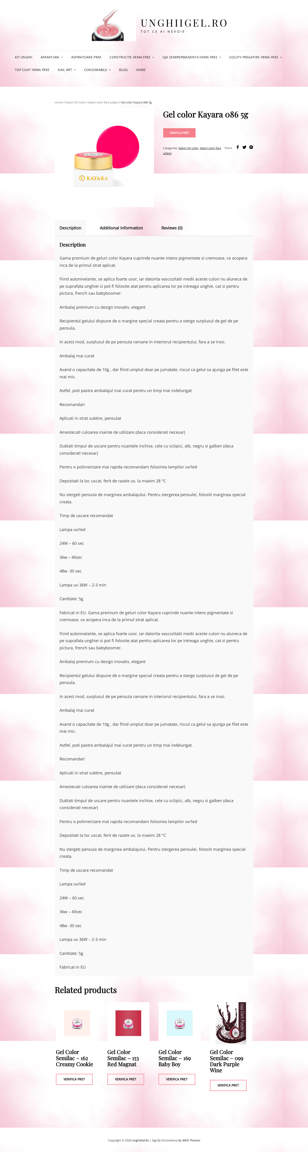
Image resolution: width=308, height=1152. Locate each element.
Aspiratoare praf (86, 57)
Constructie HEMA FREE (130, 57)
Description (70, 227)
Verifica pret (179, 133)
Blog (123, 70)
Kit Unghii (23, 57)
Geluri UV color (75, 102)
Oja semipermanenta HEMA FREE (190, 57)
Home (141, 70)
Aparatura (50, 57)
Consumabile (95, 70)
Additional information (121, 227)
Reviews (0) (171, 227)
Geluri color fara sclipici (103, 102)
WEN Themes (191, 1140)
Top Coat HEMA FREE (32, 70)
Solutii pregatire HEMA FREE (253, 57)
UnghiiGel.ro (185, 22)
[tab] (74, 228)
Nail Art (65, 70)
